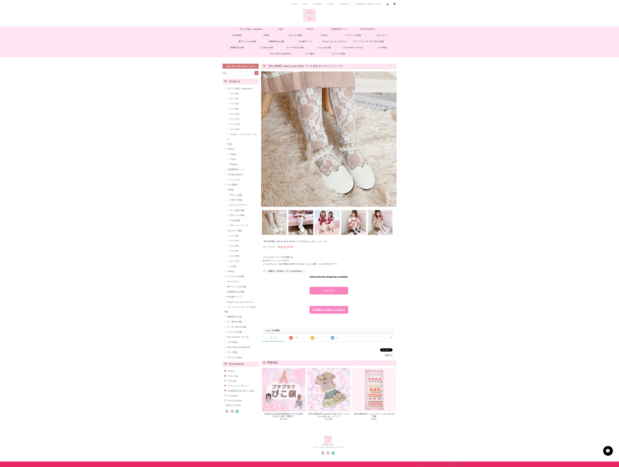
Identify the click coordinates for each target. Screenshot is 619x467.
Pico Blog (317, 4)
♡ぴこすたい (382, 35)
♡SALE (309, 29)
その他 (233, 266)
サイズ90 (234, 109)
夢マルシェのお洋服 (247, 41)
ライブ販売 (309, 53)
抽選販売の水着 (237, 47)
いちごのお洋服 (324, 47)
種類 (264, 271)
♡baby (233, 154)
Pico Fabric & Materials (280, 53)
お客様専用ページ (338, 29)
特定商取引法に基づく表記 (241, 390)
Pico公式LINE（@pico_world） (368, 4)
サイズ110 (234, 119)
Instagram (345, 4)
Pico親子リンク (305, 41)
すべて (273, 338)
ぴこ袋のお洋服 (266, 47)
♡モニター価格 (295, 35)
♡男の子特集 (236, 200)
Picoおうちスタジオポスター (335, 41)
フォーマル (235, 179)
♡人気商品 (237, 35)
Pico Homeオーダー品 (353, 47)
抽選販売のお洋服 (276, 41)
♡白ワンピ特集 (237, 215)
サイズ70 (234, 98)
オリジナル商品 (338, 53)
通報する (388, 355)
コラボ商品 (382, 47)
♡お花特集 (235, 220)
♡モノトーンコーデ (239, 225)
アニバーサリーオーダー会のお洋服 (368, 41)
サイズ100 (235, 114)
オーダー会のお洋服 (295, 47)
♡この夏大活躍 (237, 210)
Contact (330, 4)
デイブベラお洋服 (353, 35)
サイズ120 (235, 124)
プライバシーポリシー (239, 385)
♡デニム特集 (236, 195)
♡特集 (266, 35)
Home (294, 4)
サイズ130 (235, 129)
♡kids (233, 159)
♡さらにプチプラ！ (239, 205)
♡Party (324, 35)
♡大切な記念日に (367, 29)
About (305, 4)
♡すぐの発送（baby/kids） (252, 29)
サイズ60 (234, 93)
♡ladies (234, 164)
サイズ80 (234, 103)
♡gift (280, 29)
